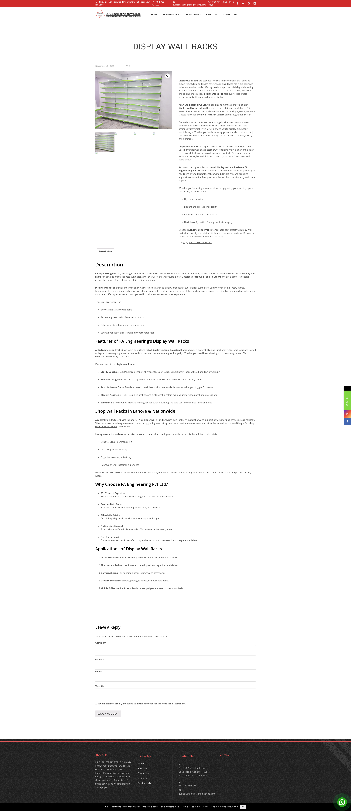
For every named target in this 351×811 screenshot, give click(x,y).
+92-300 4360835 (158, 3)
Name (99, 659)
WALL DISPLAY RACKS (200, 242)
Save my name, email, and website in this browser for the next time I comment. (142, 703)
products (142, 778)
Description (105, 251)
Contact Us (143, 773)
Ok (242, 807)
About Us (142, 768)
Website (99, 686)
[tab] (105, 251)
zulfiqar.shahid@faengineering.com (189, 4)
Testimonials (144, 783)
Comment (100, 642)
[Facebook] (347, 421)
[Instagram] (347, 414)
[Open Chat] (342, 802)
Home (141, 763)
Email (99, 671)
